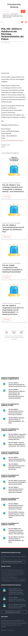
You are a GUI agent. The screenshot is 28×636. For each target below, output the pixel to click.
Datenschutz (3, 630)
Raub (12, 13)
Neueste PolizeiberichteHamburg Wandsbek (10, 476)
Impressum (11, 630)
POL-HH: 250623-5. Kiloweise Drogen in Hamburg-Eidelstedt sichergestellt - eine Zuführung (17, 444)
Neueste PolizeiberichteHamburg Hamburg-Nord (10, 453)
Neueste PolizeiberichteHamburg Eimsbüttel (10, 429)
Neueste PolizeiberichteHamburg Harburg (10, 524)
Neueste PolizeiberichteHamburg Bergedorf (10, 499)
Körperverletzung (6, 15)
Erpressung (9, 17)
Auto (3, 88)
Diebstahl (4, 17)
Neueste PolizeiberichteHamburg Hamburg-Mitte (10, 378)
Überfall (4, 16)
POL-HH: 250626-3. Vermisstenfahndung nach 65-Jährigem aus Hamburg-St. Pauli (17, 384)
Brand (20, 15)
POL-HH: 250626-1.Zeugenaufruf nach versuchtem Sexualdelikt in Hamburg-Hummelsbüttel (17, 482)
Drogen (21, 16)
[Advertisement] (14, 58)
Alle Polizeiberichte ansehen (13, 612)
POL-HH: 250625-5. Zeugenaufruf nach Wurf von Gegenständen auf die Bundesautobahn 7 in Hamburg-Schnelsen (12, 310)
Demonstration (9, 16)
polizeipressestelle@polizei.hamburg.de (12, 140)
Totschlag (14, 15)
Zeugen (4, 144)
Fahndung (16, 13)
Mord (18, 15)
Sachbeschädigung (16, 16)
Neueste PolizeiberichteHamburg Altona (10, 405)
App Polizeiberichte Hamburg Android (12, 561)
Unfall (11, 15)
